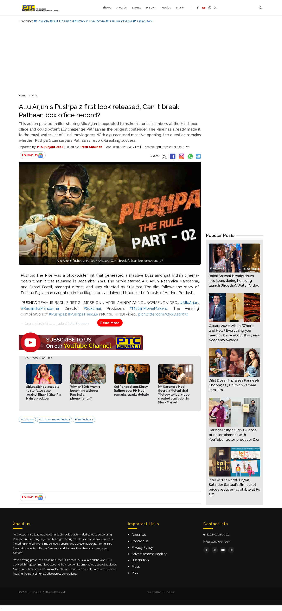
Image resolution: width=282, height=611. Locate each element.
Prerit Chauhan (91, 147)
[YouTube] (203, 7)
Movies (166, 7)
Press (136, 567)
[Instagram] (209, 7)
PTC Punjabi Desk (50, 147)
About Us (139, 535)
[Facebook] (197, 7)
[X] (215, 7)
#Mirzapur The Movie (88, 21)
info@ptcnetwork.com (217, 541)
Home (22, 95)
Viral (35, 95)
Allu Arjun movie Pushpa (54, 419)
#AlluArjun (189, 302)
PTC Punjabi (167, 592)
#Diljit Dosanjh (60, 21)
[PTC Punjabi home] (41, 7)
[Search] (260, 8)
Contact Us (140, 541)
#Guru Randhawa (118, 21)
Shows (107, 7)
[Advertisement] (141, 58)
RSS (135, 573)
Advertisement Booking (149, 554)
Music (180, 7)
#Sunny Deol (143, 21)
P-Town (151, 7)
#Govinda (41, 21)
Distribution (140, 560)
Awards (121, 7)
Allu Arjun (27, 419)
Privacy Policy (142, 548)
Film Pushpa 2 (84, 419)
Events (136, 7)
